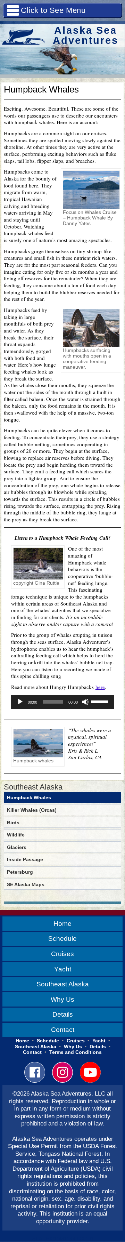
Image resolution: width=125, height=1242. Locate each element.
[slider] (100, 701)
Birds (13, 822)
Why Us (62, 999)
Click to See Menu (53, 10)
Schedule (62, 938)
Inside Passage (25, 859)
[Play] (20, 701)
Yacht (62, 969)
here (100, 686)
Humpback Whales (29, 797)
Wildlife (16, 835)
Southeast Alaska (33, 787)
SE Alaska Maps (25, 884)
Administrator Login (62, 1239)
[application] (62, 702)
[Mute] (85, 701)
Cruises (62, 953)
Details (62, 1014)
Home (62, 923)
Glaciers (16, 847)
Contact (62, 1029)
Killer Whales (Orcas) (32, 810)
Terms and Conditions (75, 1052)
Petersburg (20, 872)
